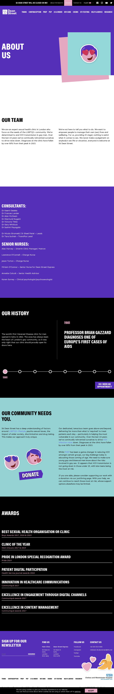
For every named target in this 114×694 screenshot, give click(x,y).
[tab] (5, 377)
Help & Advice (97, 11)
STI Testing (84, 11)
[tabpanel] (57, 339)
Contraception (35, 11)
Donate (68, 3)
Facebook (77, 647)
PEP (50, 11)
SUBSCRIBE (31, 654)
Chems (75, 11)
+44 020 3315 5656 (96, 647)
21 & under (58, 11)
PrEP (45, 11)
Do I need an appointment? (104, 385)
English (86, 3)
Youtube (77, 656)
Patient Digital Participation (24, 569)
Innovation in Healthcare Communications (35, 581)
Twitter (76, 653)
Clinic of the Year (16, 544)
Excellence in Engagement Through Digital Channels (44, 594)
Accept (91, 690)
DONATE (30, 474)
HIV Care (67, 11)
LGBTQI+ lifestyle (17, 431)
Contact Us (77, 3)
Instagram (77, 650)
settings (77, 692)
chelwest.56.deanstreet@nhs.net (101, 650)
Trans (24, 11)
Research (108, 11)
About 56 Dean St (56, 3)
